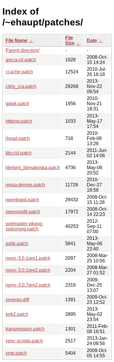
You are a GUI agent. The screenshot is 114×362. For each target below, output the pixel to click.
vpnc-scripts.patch (24, 340)
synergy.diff (17, 299)
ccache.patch (19, 71)
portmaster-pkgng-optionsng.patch (24, 226)
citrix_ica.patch (21, 86)
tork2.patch (17, 314)
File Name (16, 40)
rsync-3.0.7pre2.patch (28, 285)
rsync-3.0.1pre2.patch (28, 270)
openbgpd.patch (22, 199)
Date (92, 40)
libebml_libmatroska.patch (33, 167)
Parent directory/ (22, 50)
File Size (70, 40)
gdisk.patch (17, 103)
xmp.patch (16, 353)
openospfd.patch (23, 211)
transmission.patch (25, 328)
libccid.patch (19, 152)
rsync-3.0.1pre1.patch (28, 258)
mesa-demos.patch (25, 184)
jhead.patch (18, 138)
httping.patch (19, 121)
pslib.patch (17, 243)
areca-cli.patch (21, 59)
